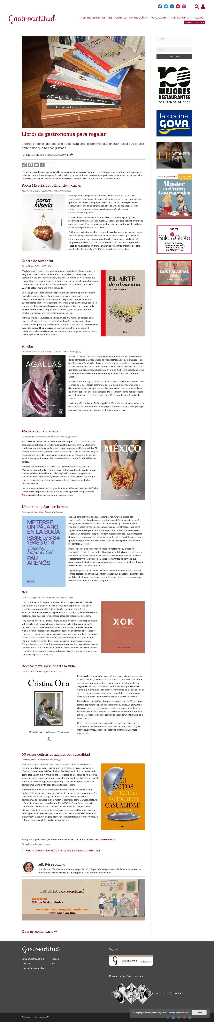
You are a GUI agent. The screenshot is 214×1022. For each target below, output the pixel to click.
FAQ (54, 963)
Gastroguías (137, 17)
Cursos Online (194, 22)
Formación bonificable (33, 968)
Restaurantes (117, 17)
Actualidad (158, 17)
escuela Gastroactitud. (103, 839)
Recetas (199, 17)
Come (78, 466)
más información (182, 1013)
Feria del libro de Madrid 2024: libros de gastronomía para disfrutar (62, 850)
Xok (25, 592)
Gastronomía (180, 17)
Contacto (26, 963)
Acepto (199, 1012)
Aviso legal (26, 1017)
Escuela (55, 958)
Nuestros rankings (93, 17)
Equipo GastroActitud (33, 958)
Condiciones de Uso (43, 1017)
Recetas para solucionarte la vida (48, 666)
